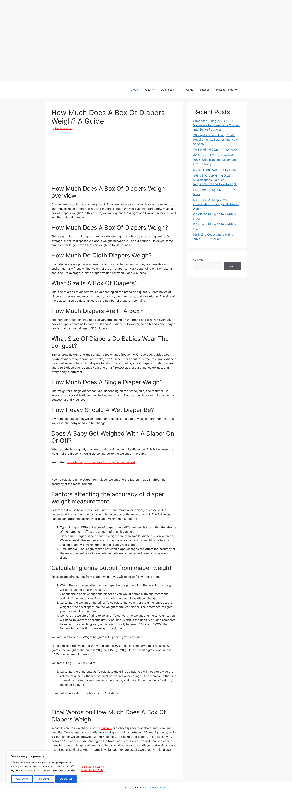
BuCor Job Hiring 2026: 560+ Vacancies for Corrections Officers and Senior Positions (216, 125)
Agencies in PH (170, 89)
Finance (205, 89)
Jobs (147, 89)
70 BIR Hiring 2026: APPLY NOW (215, 149)
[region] (44, 768)
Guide (189, 89)
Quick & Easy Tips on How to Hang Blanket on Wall (101, 462)
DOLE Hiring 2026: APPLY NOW (214, 169)
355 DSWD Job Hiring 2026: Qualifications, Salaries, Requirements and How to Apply (215, 180)
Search (198, 260)
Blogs (134, 89)
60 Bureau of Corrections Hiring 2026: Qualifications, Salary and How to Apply (215, 160)
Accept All (66, 778)
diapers (106, 728)
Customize (22, 778)
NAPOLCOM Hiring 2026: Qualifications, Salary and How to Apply (216, 204)
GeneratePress (158, 787)
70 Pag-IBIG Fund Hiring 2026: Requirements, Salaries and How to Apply (215, 140)
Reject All (44, 778)
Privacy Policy (224, 89)
